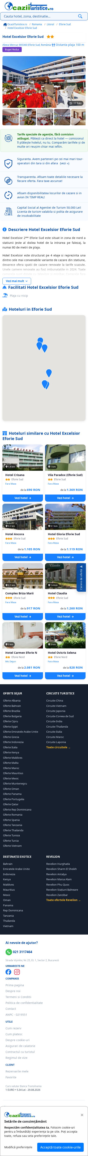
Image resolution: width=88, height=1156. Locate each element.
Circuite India (54, 721)
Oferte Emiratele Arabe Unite (20, 731)
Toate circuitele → (58, 747)
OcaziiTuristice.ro (17, 24)
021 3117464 (22, 952)
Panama (8, 905)
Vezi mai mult (15, 281)
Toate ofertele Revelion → (63, 900)
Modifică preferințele (18, 1147)
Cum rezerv (13, 1028)
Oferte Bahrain (12, 706)
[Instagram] (17, 972)
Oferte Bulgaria (12, 716)
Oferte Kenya (11, 752)
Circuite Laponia (56, 742)
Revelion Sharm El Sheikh (61, 869)
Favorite (11, 1077)
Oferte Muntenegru (15, 783)
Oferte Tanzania (12, 825)
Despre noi (13, 991)
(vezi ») (64, 163)
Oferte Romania (12, 814)
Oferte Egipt (10, 726)
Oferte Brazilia (11, 711)
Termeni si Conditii (18, 997)
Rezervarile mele (17, 1071)
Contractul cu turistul (20, 1052)
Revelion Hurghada (58, 864)
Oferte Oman (11, 789)
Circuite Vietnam (56, 706)
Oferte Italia (10, 747)
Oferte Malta (10, 763)
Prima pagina (15, 985)
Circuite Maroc (55, 737)
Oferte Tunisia (11, 835)
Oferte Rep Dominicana (17, 809)
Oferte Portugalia (13, 799)
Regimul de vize (16, 1058)
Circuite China (54, 700)
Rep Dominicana (13, 910)
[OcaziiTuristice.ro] (29, 6)
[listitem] (10, 117)
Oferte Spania (11, 820)
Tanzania (8, 915)
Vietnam (8, 926)
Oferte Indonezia (13, 742)
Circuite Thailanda (57, 726)
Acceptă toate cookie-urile (60, 1147)
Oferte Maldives (12, 757)
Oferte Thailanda (13, 830)
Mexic (6, 895)
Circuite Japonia (55, 711)
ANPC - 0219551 (16, 1015)
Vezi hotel (21, 498)
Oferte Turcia (11, 840)
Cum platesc (14, 1034)
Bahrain (7, 864)
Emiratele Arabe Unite (16, 869)
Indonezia (9, 874)
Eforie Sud (65, 24)
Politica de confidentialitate (24, 1003)
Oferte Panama (12, 794)
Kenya (7, 879)
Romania (37, 24)
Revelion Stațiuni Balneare (62, 889)
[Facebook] (8, 972)
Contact (11, 1009)
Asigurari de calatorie (20, 1046)
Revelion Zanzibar (57, 895)
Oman (7, 900)
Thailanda (9, 921)
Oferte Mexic (11, 778)
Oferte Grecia (11, 737)
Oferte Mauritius (13, 773)
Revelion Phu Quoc (57, 884)
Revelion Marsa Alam (59, 879)
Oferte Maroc (11, 768)
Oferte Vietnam (12, 846)
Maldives (8, 884)
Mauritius (9, 889)
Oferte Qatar (10, 804)
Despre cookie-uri (18, 1040)
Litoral (50, 24)
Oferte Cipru (10, 721)
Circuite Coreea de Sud (60, 716)
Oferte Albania (11, 700)
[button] (45, 348)
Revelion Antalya (56, 874)
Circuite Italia (54, 731)
